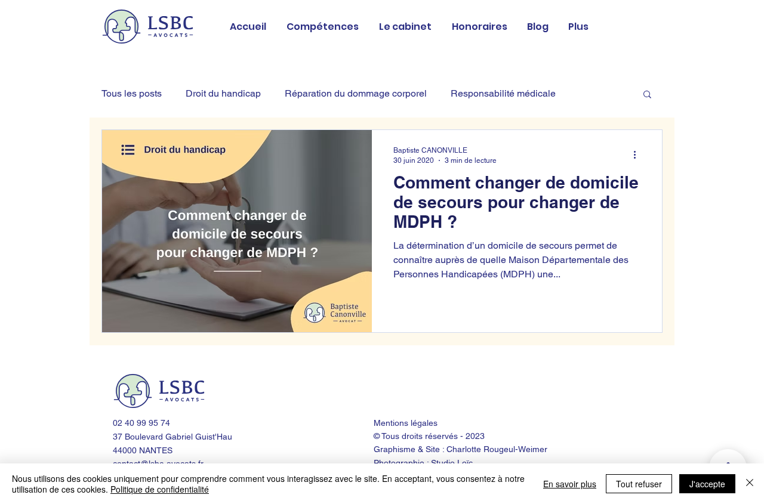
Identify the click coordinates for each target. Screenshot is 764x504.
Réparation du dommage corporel (356, 93)
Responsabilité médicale (503, 93)
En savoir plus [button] (569, 484)
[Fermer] (750, 483)
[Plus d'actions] (638, 154)
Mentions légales (406, 423)
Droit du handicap (223, 93)
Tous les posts (131, 93)
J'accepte (707, 484)
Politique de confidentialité (159, 489)
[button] (647, 95)
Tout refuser (639, 484)
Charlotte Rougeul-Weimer (496, 449)
